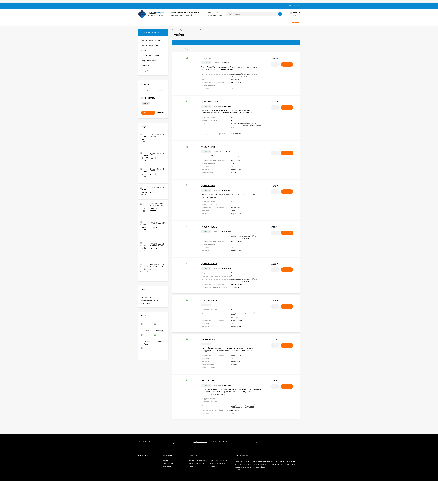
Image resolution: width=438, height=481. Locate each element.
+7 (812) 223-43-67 (214, 13)
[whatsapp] (277, 442)
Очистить (161, 112)
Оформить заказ (169, 466)
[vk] (275, 442)
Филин (156, 300)
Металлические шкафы (197, 463)
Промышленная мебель (188, 30)
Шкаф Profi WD (208, 339)
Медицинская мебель (218, 463)
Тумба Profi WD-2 (209, 264)
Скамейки (213, 466)
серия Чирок (145, 303)
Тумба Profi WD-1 (209, 227)
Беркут (150, 297)
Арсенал (144, 297)
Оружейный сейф (147, 300)
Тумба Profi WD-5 (209, 300)
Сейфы (191, 466)
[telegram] (279, 442)
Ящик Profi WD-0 (208, 381)
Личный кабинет (169, 463)
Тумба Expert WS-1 (209, 58)
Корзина (166, 461)
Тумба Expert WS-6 (209, 102)
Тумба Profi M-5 (208, 186)
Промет (145, 103)
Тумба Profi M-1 (208, 147)
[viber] (281, 442)
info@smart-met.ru (215, 15)
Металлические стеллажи (198, 461)
